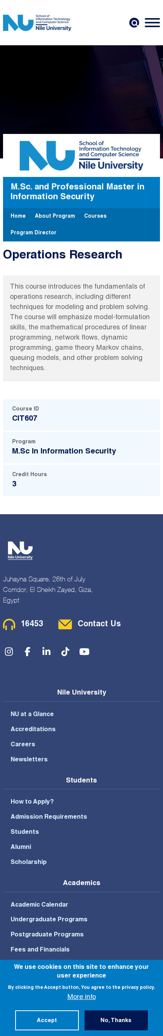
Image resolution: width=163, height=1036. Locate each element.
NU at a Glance (32, 715)
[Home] (37, 22)
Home (18, 216)
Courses (95, 216)
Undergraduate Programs (49, 920)
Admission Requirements (49, 818)
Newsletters (29, 760)
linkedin (46, 651)
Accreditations (33, 730)
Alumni (21, 848)
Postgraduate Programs (47, 935)
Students (25, 833)
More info (81, 997)
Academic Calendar (39, 905)
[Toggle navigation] (152, 22)
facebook (27, 651)
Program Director (33, 233)
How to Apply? (32, 802)
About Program (55, 216)
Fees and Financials (40, 950)
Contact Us (99, 625)
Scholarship (29, 863)
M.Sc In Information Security (64, 452)
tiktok (65, 651)
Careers (23, 745)
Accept (47, 1021)
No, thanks (116, 1021)
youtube (84, 651)
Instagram (8, 651)
